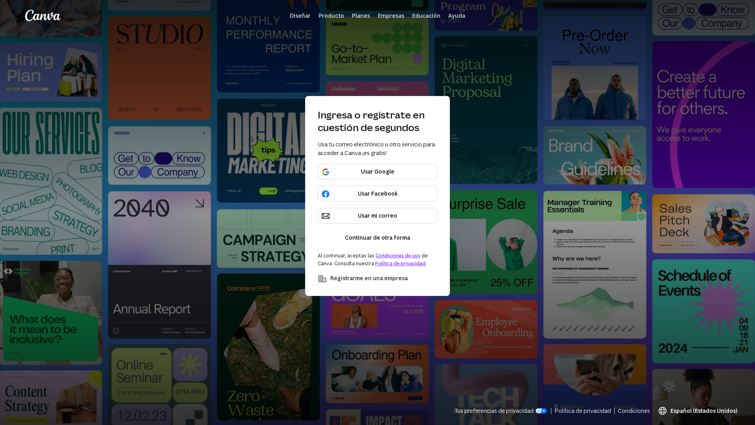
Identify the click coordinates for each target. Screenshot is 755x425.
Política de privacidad (400, 263)
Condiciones (634, 410)
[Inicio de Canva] (43, 15)
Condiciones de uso (398, 255)
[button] (300, 15)
